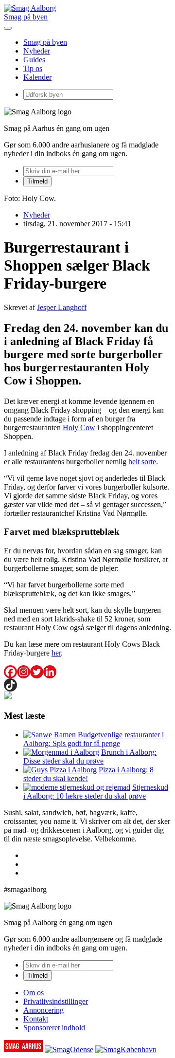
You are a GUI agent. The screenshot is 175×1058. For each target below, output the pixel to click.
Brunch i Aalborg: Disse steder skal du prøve (90, 756)
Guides (34, 59)
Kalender (37, 77)
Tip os (32, 68)
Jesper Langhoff (62, 307)
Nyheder (36, 51)
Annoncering (43, 1010)
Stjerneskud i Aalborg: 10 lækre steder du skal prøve (95, 791)
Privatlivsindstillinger (55, 1001)
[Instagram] (23, 671)
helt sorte (142, 461)
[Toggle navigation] (8, 28)
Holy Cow (79, 427)
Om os (33, 992)
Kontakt (35, 1019)
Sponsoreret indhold (54, 1027)
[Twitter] (36, 671)
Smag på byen (26, 17)
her (56, 653)
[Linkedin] (49, 671)
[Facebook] (10, 671)
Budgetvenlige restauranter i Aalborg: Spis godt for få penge (93, 739)
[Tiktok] (10, 685)
